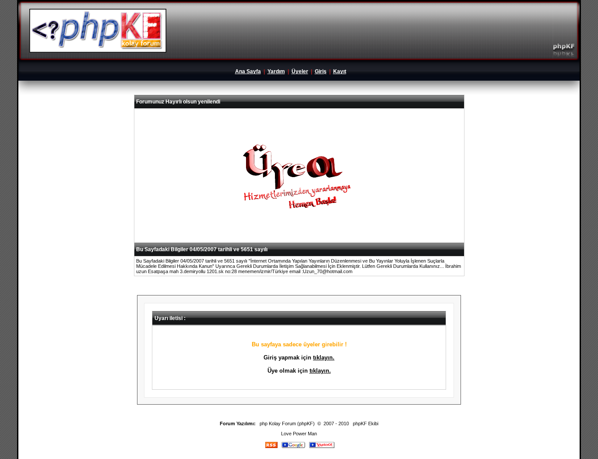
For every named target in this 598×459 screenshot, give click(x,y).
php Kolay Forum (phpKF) (287, 423)
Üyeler (300, 71)
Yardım (276, 71)
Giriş (321, 71)
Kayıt (339, 71)
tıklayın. (323, 357)
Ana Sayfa (248, 71)
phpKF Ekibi (365, 423)
